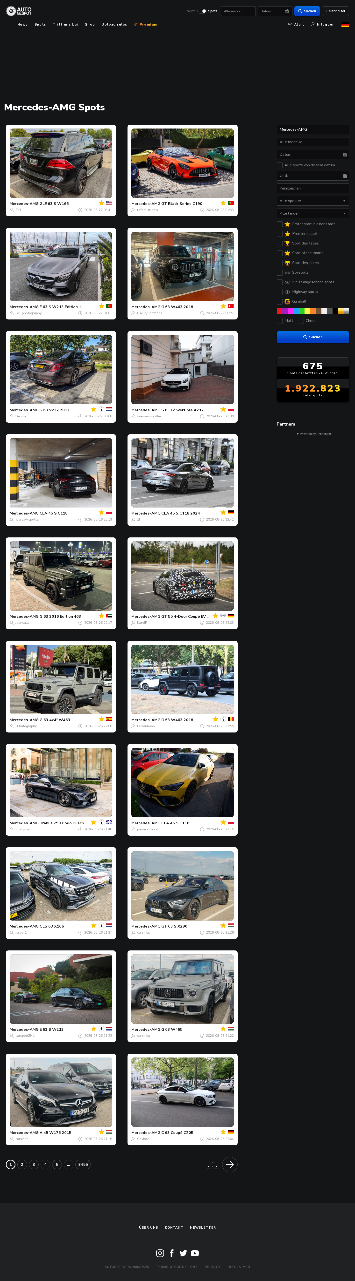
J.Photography (26, 726)
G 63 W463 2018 (177, 307)
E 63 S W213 (52, 1029)
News (191, 11)
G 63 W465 (172, 1029)
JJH (139, 519)
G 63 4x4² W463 (55, 720)
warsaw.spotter (149, 416)
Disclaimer (238, 1267)
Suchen (310, 11)
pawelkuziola (147, 829)
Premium (147, 24)
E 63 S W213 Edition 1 (60, 307)
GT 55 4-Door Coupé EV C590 (189, 616)
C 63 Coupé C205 (177, 1132)
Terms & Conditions (177, 1267)
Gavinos (143, 1139)
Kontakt (174, 1228)
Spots (212, 11)
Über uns (148, 1228)
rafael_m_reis (147, 210)
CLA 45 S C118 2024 (180, 513)
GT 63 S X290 (174, 926)
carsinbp (143, 932)
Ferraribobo (146, 726)
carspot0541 (25, 1035)
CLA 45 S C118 (54, 513)
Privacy (213, 1267)
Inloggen (326, 24)
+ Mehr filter (335, 11)
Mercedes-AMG (24, 203)
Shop (90, 24)
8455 (83, 1164)
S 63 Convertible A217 (182, 410)
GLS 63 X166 (52, 926)
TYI (18, 210)
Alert (299, 24)
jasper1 (21, 932)
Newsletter (203, 1228)
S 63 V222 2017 (55, 410)
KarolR (142, 622)
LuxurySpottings (149, 313)
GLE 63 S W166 (54, 203)
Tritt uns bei (65, 24)
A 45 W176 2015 (55, 1132)
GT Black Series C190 (181, 203)
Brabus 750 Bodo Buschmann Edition (74, 823)
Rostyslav (22, 829)
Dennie (20, 416)
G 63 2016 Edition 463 (60, 616)
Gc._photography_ (29, 313)
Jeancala (22, 622)
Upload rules (114, 24)
